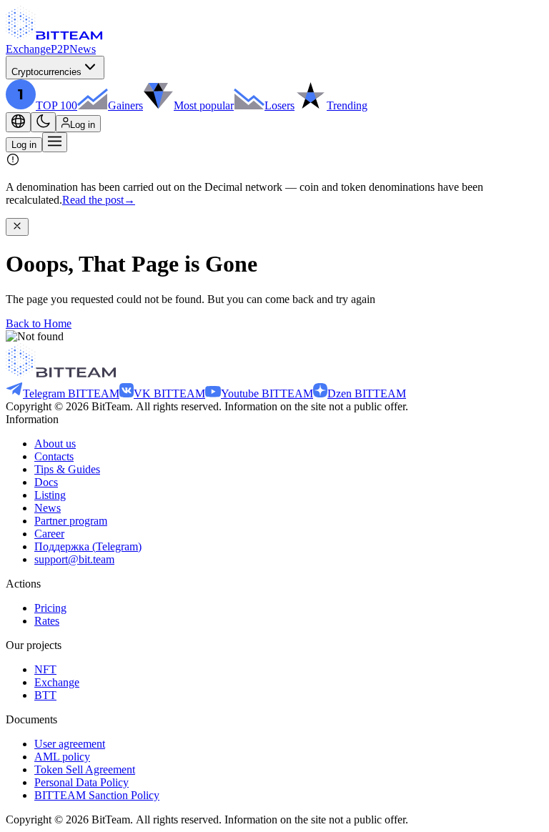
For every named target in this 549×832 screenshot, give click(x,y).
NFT (45, 669)
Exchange (28, 49)
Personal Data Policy (81, 782)
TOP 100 (56, 105)
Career (49, 534)
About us (55, 443)
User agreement (69, 744)
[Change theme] (43, 122)
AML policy (62, 757)
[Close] (17, 227)
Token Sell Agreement (84, 769)
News (82, 49)
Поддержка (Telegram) (88, 546)
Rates (46, 621)
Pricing (50, 608)
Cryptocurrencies (46, 71)
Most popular (204, 105)
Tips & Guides (67, 469)
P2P (60, 49)
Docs (46, 482)
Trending (347, 105)
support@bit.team (74, 559)
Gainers (125, 105)
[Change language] (18, 122)
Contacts (54, 456)
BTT (45, 695)
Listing (50, 495)
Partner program (70, 521)
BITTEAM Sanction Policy (96, 795)
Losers (279, 105)
